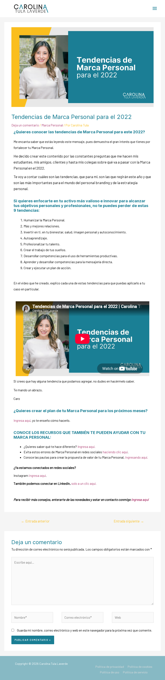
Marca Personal (52, 125)
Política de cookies (140, 666)
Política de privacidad (109, 666)
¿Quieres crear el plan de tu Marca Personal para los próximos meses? (81, 410)
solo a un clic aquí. (84, 483)
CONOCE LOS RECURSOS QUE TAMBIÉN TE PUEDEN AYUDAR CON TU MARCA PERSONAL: (79, 435)
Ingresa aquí (22, 420)
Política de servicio (135, 672)
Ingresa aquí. (86, 446)
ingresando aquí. (136, 457)
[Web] (133, 618)
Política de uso (109, 672)
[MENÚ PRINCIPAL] (155, 8)
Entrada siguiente (129, 521)
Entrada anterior (35, 521)
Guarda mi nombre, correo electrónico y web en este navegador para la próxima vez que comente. (84, 630)
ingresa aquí (37, 475)
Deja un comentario (25, 125)
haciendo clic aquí (115, 452)
